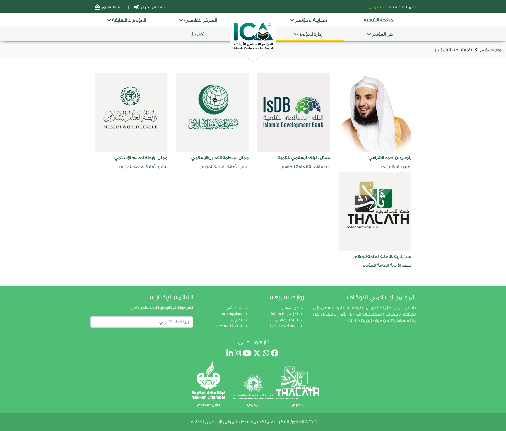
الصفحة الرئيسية (379, 20)
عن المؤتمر (382, 34)
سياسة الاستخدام (229, 326)
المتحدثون (235, 308)
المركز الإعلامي (286, 320)
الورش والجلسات (230, 314)
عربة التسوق (112, 7)
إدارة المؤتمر (310, 34)
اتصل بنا (197, 34)
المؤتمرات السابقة (128, 20)
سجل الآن (377, 7)
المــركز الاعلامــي (200, 20)
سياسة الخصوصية (284, 326)
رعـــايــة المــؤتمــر (310, 20)
